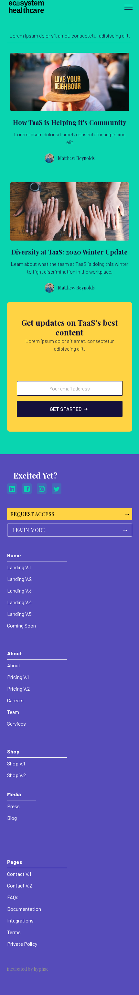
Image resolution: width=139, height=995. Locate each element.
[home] (31, 7)
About (13, 665)
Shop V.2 (16, 775)
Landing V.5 (19, 614)
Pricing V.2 (18, 688)
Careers (15, 700)
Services (16, 723)
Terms (14, 932)
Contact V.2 (19, 885)
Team (13, 712)
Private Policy (22, 944)
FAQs (12, 897)
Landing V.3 (19, 590)
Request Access (69, 514)
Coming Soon (21, 625)
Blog (12, 818)
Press (13, 806)
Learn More (69, 529)
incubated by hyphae (27, 969)
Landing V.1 (19, 567)
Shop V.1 (16, 763)
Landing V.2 (19, 579)
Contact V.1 (19, 874)
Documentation (24, 909)
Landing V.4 (19, 602)
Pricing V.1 (18, 677)
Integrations (20, 920)
